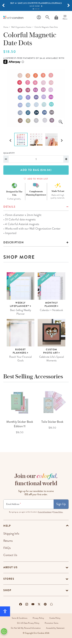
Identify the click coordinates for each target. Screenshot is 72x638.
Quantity (9, 153)
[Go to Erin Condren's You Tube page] (32, 604)
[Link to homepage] (13, 17)
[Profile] (39, 17)
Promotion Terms (51, 623)
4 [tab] (38, 8)
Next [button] (62, 140)
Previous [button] (10, 140)
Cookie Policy (54, 618)
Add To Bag (35, 170)
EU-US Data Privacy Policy (28, 623)
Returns (8, 541)
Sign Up (61, 504)
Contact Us (10, 555)
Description (13, 242)
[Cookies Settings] (4, 631)
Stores (8, 579)
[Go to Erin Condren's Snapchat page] (51, 604)
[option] (36, 97)
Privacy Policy (38, 618)
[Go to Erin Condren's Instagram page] (26, 604)
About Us (10, 567)
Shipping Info (11, 533)
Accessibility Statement (55, 628)
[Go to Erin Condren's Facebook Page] (20, 604)
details (9, 207)
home (5, 27)
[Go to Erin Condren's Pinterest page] (45, 604)
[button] (3, 5)
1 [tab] (33, 8)
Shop (7, 590)
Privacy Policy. (58, 512)
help (7, 526)
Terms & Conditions (44, 512)
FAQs (7, 548)
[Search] (47, 17)
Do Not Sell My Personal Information (26, 628)
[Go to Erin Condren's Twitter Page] (39, 604)
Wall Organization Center (21, 27)
